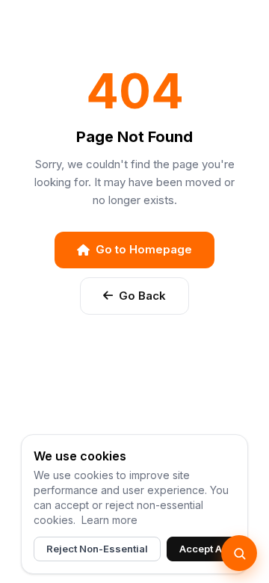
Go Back (142, 296)
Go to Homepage (144, 249)
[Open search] (239, 553)
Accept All (203, 549)
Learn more (109, 519)
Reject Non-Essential (97, 549)
